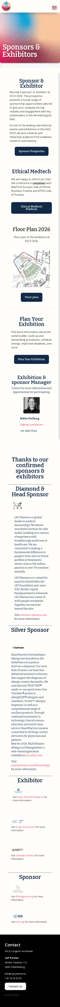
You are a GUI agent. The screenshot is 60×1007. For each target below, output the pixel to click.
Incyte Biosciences (25, 826)
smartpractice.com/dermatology (30, 765)
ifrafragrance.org (24, 896)
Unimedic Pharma (25, 855)
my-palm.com (34, 755)
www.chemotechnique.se (31, 796)
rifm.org (20, 921)
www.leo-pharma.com (33, 614)
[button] (54, 7)
